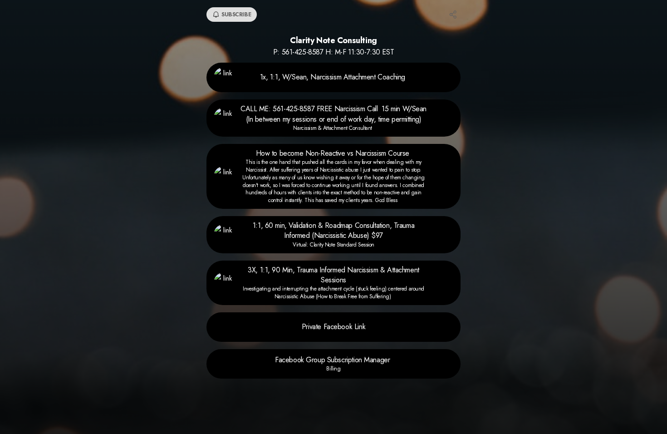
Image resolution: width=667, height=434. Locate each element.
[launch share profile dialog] (453, 14)
